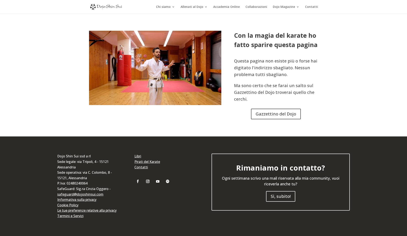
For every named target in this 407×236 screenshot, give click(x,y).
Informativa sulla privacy (76, 199)
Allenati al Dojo (192, 7)
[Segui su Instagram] (147, 181)
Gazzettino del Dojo (276, 114)
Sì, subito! (281, 196)
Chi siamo (163, 7)
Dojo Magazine (284, 7)
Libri (137, 156)
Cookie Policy (67, 205)
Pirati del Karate (147, 161)
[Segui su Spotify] (167, 181)
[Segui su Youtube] (157, 181)
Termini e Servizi (70, 216)
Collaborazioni (256, 7)
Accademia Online (226, 7)
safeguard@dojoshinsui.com (80, 194)
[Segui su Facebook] (137, 181)
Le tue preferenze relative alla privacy (87, 210)
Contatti (311, 7)
